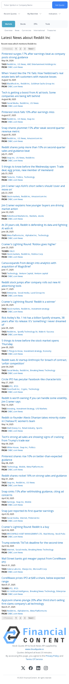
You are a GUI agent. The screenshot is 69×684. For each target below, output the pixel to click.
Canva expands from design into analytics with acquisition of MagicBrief (29, 264)
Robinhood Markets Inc (17, 216)
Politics (19, 177)
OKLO (12, 251)
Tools (48, 24)
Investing (11, 408)
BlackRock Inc (13, 83)
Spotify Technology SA (27, 331)
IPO (11, 386)
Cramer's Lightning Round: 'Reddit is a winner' (29, 301)
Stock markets (13, 196)
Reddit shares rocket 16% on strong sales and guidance (34, 475)
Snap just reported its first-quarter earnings (28, 511)
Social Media (12, 103)
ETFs (35, 24)
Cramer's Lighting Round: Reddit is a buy (25, 527)
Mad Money (48, 533)
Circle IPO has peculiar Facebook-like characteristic (31, 379)
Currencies (26, 30)
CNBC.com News (15, 67)
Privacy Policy (52, 655)
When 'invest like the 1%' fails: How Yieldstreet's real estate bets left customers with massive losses (32, 74)
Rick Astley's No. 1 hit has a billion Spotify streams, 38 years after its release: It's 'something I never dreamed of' (34, 321)
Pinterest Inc (33, 518)
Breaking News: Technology (42, 370)
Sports (39, 428)
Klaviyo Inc (27, 569)
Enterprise (11, 292)
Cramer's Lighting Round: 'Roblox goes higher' (29, 244)
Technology (29, 177)
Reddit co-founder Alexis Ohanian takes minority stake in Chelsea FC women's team (34, 419)
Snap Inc (31, 119)
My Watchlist (32, 13)
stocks (41, 216)
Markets (8, 24)
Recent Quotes (10, 13)
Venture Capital (26, 273)
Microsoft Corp (40, 569)
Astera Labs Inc (14, 569)
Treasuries (51, 30)
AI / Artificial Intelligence (18, 591)
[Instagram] (46, 668)
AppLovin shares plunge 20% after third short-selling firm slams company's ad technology (33, 601)
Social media (23, 292)
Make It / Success (46, 331)
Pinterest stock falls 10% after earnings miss (28, 112)
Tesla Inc (11, 177)
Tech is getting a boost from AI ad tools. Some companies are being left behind (29, 94)
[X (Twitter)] (23, 668)
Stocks (23, 24)
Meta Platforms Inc (15, 235)
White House (13, 447)
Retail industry (28, 428)
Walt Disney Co (14, 428)
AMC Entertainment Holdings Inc (41, 64)
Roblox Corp (37, 254)
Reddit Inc (11, 64)
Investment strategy (40, 308)
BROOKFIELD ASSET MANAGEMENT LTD (24, 533)
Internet (23, 518)
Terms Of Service (34, 659)
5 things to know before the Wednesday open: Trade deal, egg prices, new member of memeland (33, 168)
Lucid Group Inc (38, 292)
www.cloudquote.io (34, 649)
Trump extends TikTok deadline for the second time (32, 542)
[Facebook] (30, 668)
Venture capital (41, 273)
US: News (21, 64)
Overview (8, 30)
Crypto (24, 389)
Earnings (11, 502)
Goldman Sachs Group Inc (43, 83)
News (17, 30)
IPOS (16, 386)
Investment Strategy (25, 408)
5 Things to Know (14, 351)
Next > (31, 48)
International (39, 30)
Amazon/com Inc (34, 138)
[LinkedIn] (38, 668)
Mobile (22, 466)
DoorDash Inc (13, 389)
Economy (47, 351)
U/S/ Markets (41, 408)
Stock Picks (60, 533)
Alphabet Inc (31, 235)
